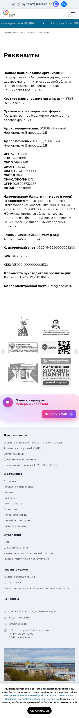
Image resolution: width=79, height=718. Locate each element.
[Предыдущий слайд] (3, 351)
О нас (30, 32)
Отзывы (9, 492)
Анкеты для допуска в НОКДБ (22, 448)
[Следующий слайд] (76, 351)
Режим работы (13, 503)
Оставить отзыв (14, 453)
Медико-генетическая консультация (26, 558)
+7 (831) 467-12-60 (19, 617)
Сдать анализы (13, 582)
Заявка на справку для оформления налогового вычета (38, 588)
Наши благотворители (18, 520)
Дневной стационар (16, 547)
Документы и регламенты (20, 459)
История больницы (16, 514)
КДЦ (6, 542)
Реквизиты (43, 32)
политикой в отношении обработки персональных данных (40, 695)
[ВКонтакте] (64, 4)
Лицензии (10, 481)
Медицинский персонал (19, 486)
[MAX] (56, 4)
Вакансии (9, 497)
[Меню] (73, 13)
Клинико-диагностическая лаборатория (29, 553)
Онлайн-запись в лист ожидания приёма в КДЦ (33, 442)
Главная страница (13, 32)
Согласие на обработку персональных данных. (32, 699)
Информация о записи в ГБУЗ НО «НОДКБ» (30, 464)
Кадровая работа (15, 525)
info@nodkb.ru (18, 623)
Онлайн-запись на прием (19, 576)
